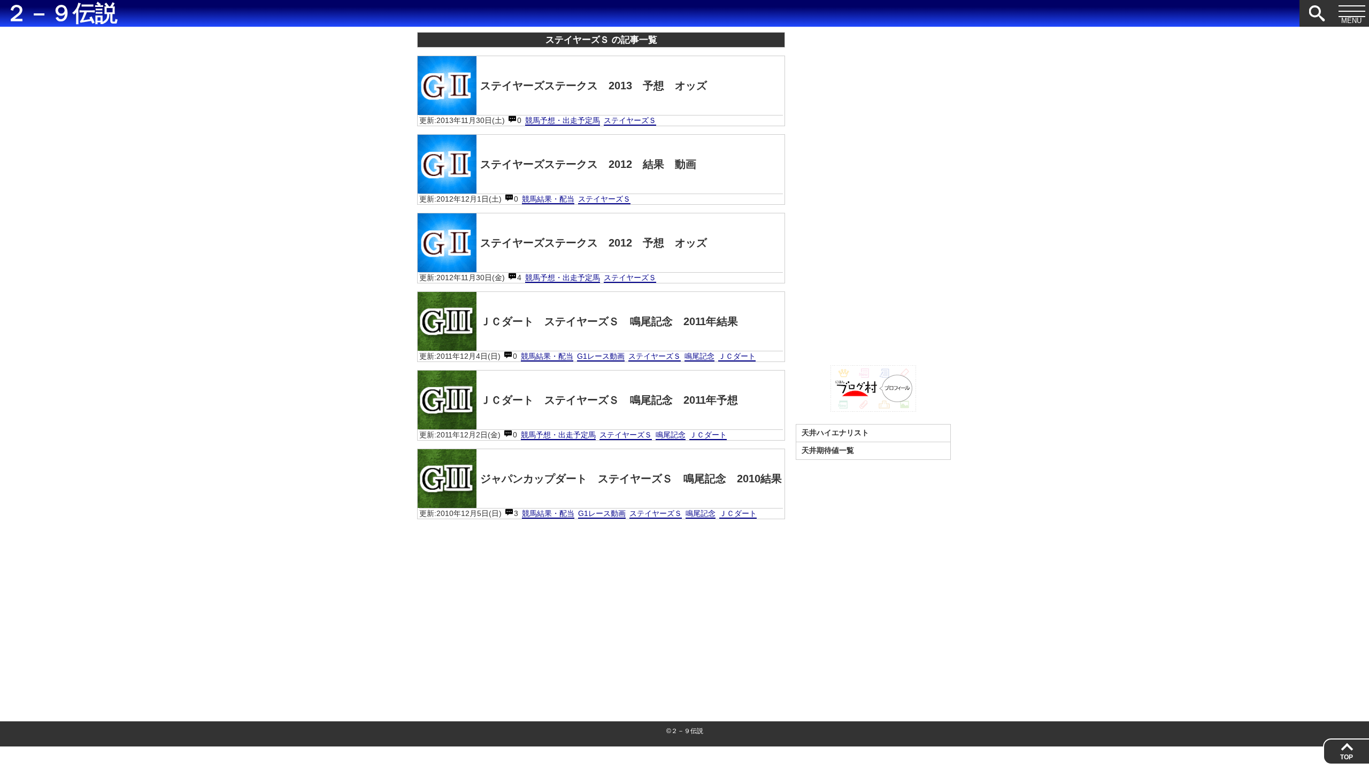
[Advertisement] (601, 602)
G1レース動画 (601, 356)
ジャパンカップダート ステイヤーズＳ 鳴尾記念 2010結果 (631, 478)
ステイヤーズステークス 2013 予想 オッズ (593, 85)
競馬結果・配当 (548, 199)
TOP (1346, 757)
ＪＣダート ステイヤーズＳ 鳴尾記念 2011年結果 (609, 321)
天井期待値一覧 (828, 450)
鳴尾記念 (699, 356)
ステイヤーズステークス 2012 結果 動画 (588, 164)
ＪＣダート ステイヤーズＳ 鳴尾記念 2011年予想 (609, 400)
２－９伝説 (61, 13)
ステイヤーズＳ (630, 120)
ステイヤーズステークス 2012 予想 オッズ (593, 243)
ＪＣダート (737, 356)
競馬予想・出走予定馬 (562, 120)
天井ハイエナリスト (835, 432)
